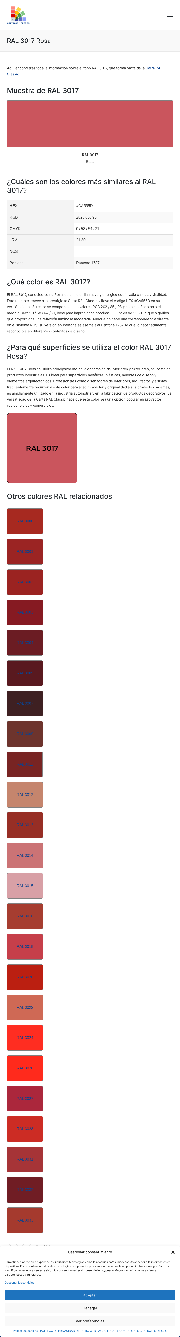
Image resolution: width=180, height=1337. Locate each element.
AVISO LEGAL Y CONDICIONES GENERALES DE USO (132, 1331)
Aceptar (90, 1295)
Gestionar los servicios (19, 1282)
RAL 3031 (25, 1159)
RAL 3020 (25, 977)
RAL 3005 (25, 673)
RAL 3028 (25, 1129)
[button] (173, 1252)
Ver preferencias (90, 1321)
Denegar (90, 1308)
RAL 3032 (25, 1190)
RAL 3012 (25, 795)
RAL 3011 (25, 764)
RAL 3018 (25, 947)
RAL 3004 (25, 643)
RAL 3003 (25, 612)
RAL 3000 (25, 521)
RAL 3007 (25, 703)
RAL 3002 (25, 582)
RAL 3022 (25, 1007)
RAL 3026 (25, 1068)
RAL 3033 (25, 1220)
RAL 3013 (25, 825)
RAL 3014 (25, 855)
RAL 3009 (25, 734)
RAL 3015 (25, 886)
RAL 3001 (25, 552)
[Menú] (170, 15)
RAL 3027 (25, 1099)
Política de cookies (25, 1331)
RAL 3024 (25, 1038)
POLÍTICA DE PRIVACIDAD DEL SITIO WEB (68, 1331)
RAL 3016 (25, 916)
